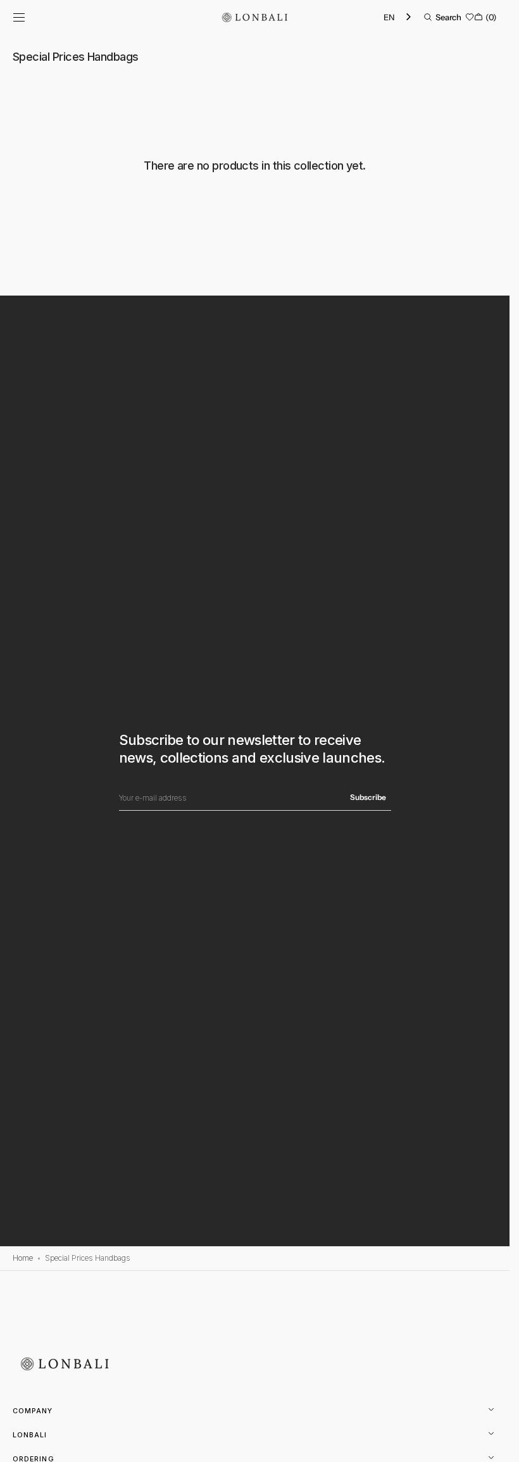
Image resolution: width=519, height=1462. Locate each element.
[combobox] (398, 17)
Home (23, 1258)
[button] (19, 17)
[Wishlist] (469, 17)
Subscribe (368, 797)
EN (389, 17)
